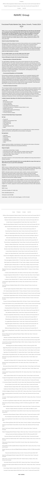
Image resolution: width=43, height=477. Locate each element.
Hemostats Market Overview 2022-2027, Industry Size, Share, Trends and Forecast (21, 462)
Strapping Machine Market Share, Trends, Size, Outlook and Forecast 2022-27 (21, 308)
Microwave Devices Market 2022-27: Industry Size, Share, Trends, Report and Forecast (21, 366)
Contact (19, 8)
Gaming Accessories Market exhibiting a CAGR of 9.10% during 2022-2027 (21, 434)
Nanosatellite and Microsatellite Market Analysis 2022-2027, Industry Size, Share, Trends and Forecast (21, 446)
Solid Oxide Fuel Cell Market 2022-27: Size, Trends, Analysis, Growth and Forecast (21, 262)
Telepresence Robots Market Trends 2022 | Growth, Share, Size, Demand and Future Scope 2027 (20, 443)
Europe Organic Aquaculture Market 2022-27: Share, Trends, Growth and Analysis (21, 288)
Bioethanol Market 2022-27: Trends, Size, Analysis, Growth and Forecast (21, 257)
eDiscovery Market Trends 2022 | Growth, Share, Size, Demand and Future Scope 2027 (21, 339)
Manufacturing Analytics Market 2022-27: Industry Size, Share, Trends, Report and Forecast (19, 357)
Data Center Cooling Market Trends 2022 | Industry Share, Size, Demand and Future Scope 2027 (21, 331)
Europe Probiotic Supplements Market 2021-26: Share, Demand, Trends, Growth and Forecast (20, 298)
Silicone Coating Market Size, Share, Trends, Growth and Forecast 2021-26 (21, 233)
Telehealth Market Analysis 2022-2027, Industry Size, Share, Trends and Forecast (21, 386)
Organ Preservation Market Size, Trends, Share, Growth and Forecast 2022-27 (21, 246)
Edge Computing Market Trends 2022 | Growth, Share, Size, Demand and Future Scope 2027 (20, 394)
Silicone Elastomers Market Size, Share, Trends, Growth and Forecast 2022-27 (21, 226)
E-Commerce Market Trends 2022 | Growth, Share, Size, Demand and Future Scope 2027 (21, 382)
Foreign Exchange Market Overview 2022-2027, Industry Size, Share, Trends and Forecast (21, 377)
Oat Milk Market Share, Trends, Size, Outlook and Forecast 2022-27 (21, 325)
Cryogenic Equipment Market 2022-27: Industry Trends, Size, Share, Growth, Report (21, 274)
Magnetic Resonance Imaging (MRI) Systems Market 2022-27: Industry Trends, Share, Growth (20, 270)
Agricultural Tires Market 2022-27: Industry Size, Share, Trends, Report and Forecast (21, 352)
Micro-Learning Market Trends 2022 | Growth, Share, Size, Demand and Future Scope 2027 (20, 419)
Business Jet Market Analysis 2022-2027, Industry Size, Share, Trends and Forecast (21, 337)
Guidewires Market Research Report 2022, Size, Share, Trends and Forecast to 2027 (21, 389)
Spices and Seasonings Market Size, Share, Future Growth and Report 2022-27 (21, 235)
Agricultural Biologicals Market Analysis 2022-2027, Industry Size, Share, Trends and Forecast (20, 456)
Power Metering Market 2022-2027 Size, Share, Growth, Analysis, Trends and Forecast (21, 422)
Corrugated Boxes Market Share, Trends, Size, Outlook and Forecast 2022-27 (21, 321)
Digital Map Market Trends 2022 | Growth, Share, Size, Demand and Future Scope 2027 (21, 347)
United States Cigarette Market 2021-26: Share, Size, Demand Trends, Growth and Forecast (19, 282)
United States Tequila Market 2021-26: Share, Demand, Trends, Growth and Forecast (22, 295)
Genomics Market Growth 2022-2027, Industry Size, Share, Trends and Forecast (21, 436)
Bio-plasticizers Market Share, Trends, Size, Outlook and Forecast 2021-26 (21, 312)
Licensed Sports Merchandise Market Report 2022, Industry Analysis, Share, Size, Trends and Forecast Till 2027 (21, 342)
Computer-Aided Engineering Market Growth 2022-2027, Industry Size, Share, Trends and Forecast (21, 397)
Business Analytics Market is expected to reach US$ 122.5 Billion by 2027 (21, 408)
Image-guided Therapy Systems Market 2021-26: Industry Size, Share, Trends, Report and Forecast (21, 372)
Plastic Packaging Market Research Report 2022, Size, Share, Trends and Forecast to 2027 (21, 431)
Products (21, 1)
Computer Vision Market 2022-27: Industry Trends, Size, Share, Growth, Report (21, 279)
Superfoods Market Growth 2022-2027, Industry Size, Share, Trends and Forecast (21, 380)
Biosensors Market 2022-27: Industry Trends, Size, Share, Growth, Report (21, 277)
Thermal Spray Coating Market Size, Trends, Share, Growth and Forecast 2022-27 (21, 242)
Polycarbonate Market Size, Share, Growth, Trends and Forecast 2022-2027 (21, 452)
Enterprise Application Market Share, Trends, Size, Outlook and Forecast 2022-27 (21, 314)
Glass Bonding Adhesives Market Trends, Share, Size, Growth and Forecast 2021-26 (21, 224)
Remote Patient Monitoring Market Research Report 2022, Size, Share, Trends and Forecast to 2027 (19, 334)
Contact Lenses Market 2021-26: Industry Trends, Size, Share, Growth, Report (21, 272)
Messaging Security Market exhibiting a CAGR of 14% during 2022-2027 (21, 345)
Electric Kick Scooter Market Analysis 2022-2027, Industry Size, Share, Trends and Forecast (19, 429)
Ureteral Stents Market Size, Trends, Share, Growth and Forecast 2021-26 (21, 251)
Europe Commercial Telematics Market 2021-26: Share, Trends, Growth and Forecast (22, 301)
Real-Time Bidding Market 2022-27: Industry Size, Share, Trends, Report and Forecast (21, 350)
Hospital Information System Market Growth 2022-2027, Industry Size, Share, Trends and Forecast (21, 465)
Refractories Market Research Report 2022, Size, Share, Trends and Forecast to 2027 (21, 414)
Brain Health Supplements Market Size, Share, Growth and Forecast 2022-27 (21, 240)
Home (13, 212)
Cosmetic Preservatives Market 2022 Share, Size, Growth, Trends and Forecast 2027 (21, 470)
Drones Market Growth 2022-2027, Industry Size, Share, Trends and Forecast (21, 384)
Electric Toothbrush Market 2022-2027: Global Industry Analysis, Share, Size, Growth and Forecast (21, 439)
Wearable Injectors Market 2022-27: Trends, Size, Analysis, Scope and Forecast (21, 264)
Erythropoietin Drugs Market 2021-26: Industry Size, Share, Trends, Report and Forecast (21, 354)
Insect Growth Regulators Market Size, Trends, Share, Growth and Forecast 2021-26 (21, 255)
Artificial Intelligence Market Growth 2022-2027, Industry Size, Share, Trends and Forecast (21, 391)
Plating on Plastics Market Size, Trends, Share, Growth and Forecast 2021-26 (21, 244)
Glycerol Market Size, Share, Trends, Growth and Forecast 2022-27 (21, 228)
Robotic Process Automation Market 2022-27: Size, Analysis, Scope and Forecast (21, 266)
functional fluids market (6, 36)
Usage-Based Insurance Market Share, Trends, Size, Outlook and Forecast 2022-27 (21, 310)
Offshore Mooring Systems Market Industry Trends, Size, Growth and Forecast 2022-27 (21, 3)
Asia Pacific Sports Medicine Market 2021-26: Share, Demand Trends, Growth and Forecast (19, 286)
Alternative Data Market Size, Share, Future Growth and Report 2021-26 (21, 237)
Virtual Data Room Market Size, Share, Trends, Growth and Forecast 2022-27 (21, 231)
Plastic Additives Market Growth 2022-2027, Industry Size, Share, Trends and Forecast (21, 406)
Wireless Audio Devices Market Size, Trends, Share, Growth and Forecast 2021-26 (21, 249)
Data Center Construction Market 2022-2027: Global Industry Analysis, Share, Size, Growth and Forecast (20, 459)
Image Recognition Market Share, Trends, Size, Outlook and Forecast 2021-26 (21, 323)
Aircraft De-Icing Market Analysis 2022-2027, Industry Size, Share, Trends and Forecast (21, 400)
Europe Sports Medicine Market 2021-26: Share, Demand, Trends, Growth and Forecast (21, 293)
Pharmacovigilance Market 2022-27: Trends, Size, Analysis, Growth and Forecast (21, 260)
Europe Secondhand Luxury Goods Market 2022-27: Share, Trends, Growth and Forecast (21, 303)
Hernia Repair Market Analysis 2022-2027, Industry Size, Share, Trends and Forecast (21, 468)
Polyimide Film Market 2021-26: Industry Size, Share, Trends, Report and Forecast (21, 360)
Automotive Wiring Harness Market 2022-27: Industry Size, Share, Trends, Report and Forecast (20, 369)
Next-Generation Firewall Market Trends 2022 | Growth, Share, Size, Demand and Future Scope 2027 (21, 411)
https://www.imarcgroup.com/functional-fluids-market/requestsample (15, 54)
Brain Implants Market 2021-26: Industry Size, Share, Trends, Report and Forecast (21, 375)
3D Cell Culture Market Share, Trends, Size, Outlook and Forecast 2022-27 (21, 316)
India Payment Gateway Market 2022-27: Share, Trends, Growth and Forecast (21, 305)
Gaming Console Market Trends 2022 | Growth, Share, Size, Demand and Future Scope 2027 (20, 425)
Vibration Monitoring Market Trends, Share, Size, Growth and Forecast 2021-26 (21, 219)
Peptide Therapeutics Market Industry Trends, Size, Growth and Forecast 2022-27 (21, 6)
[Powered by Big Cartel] (21, 474)
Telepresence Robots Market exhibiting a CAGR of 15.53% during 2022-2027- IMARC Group (20, 403)
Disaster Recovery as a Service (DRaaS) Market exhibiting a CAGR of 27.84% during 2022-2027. (21, 450)
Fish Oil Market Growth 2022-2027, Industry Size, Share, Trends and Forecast (21, 416)
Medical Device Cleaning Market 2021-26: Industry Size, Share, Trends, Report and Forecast (19, 363)
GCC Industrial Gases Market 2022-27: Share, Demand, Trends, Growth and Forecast (22, 291)
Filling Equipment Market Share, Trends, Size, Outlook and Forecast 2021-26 (21, 319)
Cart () (24, 8)
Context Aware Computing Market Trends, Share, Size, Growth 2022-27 (21, 222)
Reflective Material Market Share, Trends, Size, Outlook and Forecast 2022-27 (21, 328)
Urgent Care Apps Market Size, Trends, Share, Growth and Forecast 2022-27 (21, 253)
